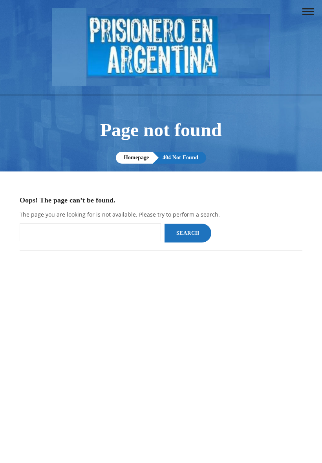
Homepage (136, 157)
